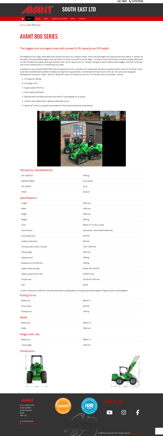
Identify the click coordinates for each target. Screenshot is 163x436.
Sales (38, 19)
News (73, 19)
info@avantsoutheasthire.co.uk (33, 424)
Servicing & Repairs (59, 19)
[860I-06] (110, 116)
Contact (82, 19)
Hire (28, 19)
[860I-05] (90, 116)
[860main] (49, 116)
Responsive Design (137, 433)
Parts (46, 19)
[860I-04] (70, 116)
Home (22, 25)
